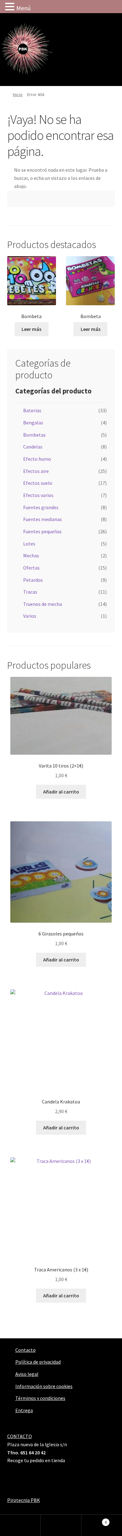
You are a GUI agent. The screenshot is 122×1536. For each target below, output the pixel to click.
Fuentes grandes (40, 507)
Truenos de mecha (42, 604)
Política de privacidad (38, 1362)
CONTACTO (19, 1436)
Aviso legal (26, 1374)
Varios (29, 616)
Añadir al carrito (61, 791)
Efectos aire (36, 471)
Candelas (33, 447)
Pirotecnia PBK (23, 1500)
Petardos (33, 580)
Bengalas (33, 422)
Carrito (94, 1519)
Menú (23, 8)
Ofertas (31, 568)
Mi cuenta (20, 1525)
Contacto (25, 1350)
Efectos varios (38, 495)
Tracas (30, 592)
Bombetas (34, 435)
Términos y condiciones (40, 1398)
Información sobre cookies (44, 1386)
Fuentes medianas (42, 519)
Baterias (32, 410)
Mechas (31, 555)
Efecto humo (37, 459)
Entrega (24, 1410)
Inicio (18, 94)
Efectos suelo (37, 483)
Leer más (31, 329)
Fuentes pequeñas (42, 531)
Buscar (61, 1525)
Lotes (29, 543)
